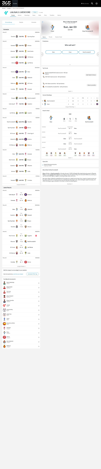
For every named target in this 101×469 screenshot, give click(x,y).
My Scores (86, 3)
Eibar (44, 173)
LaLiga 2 (9, 8)
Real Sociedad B (55, 173)
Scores (15, 3)
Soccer (3, 8)
